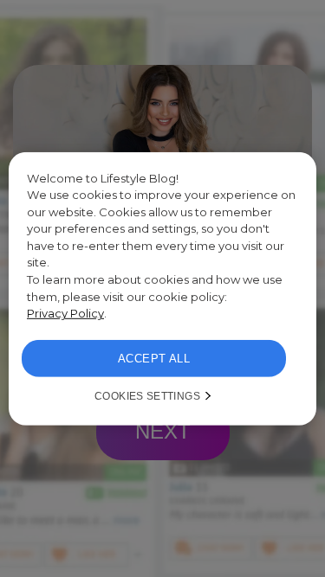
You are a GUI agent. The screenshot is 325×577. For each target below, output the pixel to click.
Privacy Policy (65, 313)
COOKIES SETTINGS (147, 396)
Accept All (154, 358)
